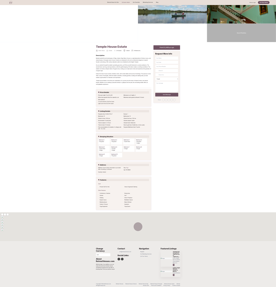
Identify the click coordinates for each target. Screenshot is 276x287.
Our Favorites (136, 2)
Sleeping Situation (106, 136)
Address (103, 165)
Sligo (127, 167)
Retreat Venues (119, 283)
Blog (157, 2)
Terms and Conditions (156, 285)
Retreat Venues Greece (131, 283)
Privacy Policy (167, 285)
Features (103, 180)
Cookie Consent (176, 285)
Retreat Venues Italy (143, 283)
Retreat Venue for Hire (113, 2)
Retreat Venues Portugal (156, 283)
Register (142, 251)
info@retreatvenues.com (125, 251)
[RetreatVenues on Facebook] (119, 259)
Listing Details (105, 111)
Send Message (167, 94)
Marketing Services (148, 2)
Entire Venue (101, 50)
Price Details (104, 92)
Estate (110, 50)
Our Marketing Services (146, 254)
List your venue (126, 2)
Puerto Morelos (176, 272)
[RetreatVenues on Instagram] (122, 259)
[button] (138, 226)
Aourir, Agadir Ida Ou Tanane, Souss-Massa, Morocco (176, 260)
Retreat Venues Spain (169, 283)
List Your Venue (264, 2)
